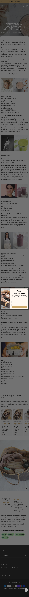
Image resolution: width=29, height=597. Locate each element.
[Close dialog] (27, 289)
